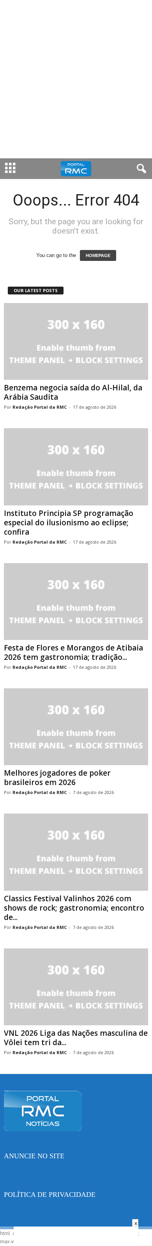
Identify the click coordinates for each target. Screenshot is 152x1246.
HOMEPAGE (98, 255)
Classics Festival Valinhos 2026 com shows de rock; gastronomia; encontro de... (74, 907)
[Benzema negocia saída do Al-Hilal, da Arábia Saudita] (76, 341)
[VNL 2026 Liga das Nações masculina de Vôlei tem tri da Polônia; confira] (76, 986)
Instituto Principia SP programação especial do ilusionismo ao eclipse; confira (68, 522)
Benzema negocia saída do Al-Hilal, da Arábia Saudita (73, 392)
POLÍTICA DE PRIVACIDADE (49, 1194)
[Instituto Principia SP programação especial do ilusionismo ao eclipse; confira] (76, 466)
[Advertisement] (76, 79)
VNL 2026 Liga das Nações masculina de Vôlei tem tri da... (76, 1037)
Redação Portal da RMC (39, 407)
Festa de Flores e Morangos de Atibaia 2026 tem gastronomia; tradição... (73, 652)
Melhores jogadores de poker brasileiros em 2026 (57, 777)
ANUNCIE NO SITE (34, 1156)
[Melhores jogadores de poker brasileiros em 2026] (76, 726)
